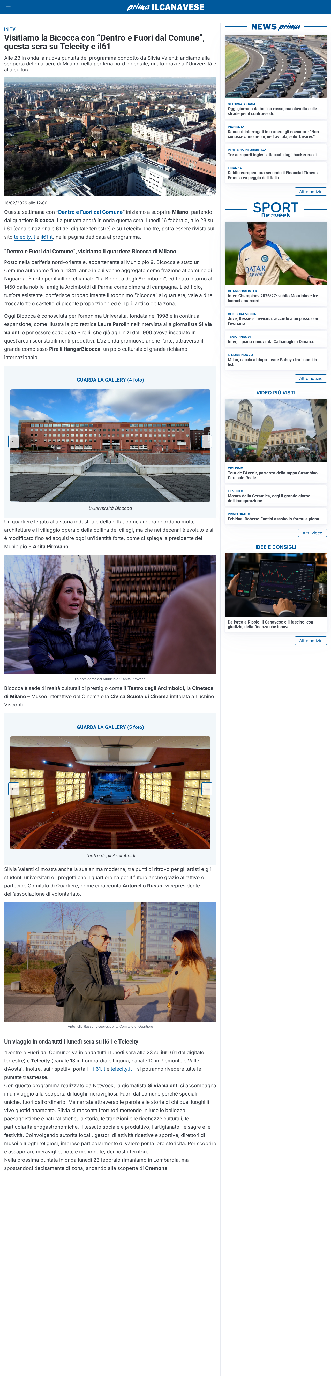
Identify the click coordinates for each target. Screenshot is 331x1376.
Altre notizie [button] (310, 191)
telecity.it (24, 237)
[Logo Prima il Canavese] (165, 7)
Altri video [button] (312, 532)
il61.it (47, 237)
